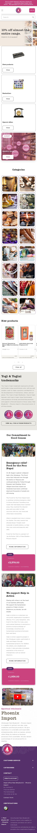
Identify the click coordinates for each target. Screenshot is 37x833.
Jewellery (7, 276)
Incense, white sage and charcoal (10, 310)
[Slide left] (15, 362)
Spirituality (24, 276)
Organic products (27, 189)
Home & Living (8, 224)
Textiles (23, 293)
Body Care (24, 241)
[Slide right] (22, 362)
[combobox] (18, 17)
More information (17, 546)
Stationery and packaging (8, 293)
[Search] (33, 17)
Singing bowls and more (10, 241)
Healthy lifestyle (26, 207)
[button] (2, 10)
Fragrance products (7, 206)
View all (18, 367)
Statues (6, 189)
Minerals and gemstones (25, 258)
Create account (10, 778)
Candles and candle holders (26, 223)
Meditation (7, 259)
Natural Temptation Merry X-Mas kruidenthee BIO (10, 345)
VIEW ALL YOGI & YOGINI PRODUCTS (18, 423)
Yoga (22, 311)
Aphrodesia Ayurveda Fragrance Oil (26, 344)
